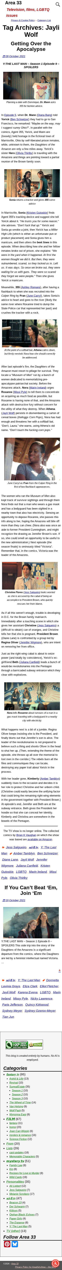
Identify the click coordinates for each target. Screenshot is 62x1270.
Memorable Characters (22, 1156)
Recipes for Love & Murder (24, 1173)
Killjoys (13, 1210)
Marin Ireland (37, 387)
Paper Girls (15, 1218)
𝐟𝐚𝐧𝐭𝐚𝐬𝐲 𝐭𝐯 (12, 1074)
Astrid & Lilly (16, 1078)
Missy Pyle (20, 998)
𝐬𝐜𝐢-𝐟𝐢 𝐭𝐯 (33, 847)
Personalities (15, 1181)
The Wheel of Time (20, 1102)
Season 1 (17, 1090)
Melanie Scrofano (19, 1194)
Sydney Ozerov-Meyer (40, 1010)
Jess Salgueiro (32, 592)
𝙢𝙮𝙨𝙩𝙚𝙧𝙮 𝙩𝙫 (15, 1161)
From (10, 1143)
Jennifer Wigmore (30, 642)
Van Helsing (16, 1106)
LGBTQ (21, 871)
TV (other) (13, 1231)
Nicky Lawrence (41, 998)
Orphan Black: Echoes (22, 1214)
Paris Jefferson (12, 1004)
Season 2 (17, 1094)
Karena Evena (28, 992)
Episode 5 (10, 115)
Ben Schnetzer (19, 119)
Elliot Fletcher (49, 986)
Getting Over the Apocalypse (31, 46)
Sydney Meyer (12, 1010)
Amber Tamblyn (50, 778)
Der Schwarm (17, 1206)
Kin (11, 1169)
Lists (9, 1148)
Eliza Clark (30, 986)
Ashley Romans (30, 287)
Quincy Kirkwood (36, 1004)
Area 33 (13, 2)
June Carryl (34, 295)
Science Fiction (18, 1139)
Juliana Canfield (29, 662)
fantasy (13, 1123)
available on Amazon (40, 839)
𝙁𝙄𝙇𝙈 (10, 1119)
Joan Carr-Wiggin (19, 1131)
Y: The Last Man (29, 980)
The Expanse (16, 1222)
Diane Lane (10, 859)
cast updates (16, 1152)
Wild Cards (15, 1177)
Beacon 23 (15, 1202)
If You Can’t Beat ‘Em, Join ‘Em (31, 890)
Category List (44, 20)
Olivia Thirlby (24, 153)
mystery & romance (20, 1135)
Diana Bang (44, 115)
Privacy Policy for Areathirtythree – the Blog (35, 1267)
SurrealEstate (17, 1086)
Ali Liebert (15, 1186)
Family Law (15, 1165)
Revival (13, 1082)
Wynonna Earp (17, 1114)
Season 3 (17, 1098)
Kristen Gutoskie (37, 212)
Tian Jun (8, 1016)
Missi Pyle (20, 392)
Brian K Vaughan (26, 835)
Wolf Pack (15, 1110)
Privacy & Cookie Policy (23, 20)
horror (12, 1127)
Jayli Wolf (8, 413)
